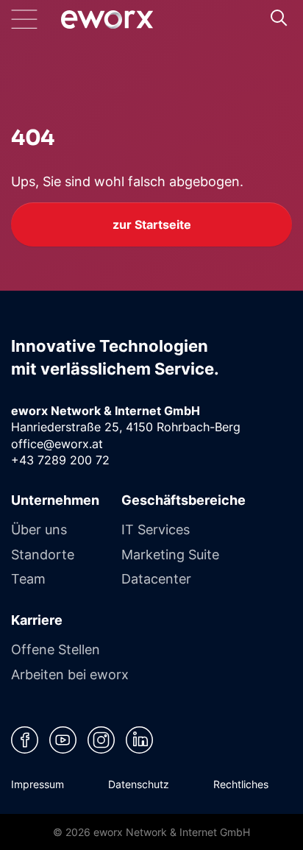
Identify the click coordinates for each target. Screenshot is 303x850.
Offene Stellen (55, 649)
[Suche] (278, 17)
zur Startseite (152, 224)
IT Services (155, 529)
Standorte (42, 554)
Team (28, 578)
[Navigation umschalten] (36, 19)
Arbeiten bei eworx (70, 674)
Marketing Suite (170, 554)
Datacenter (156, 578)
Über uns (39, 529)
